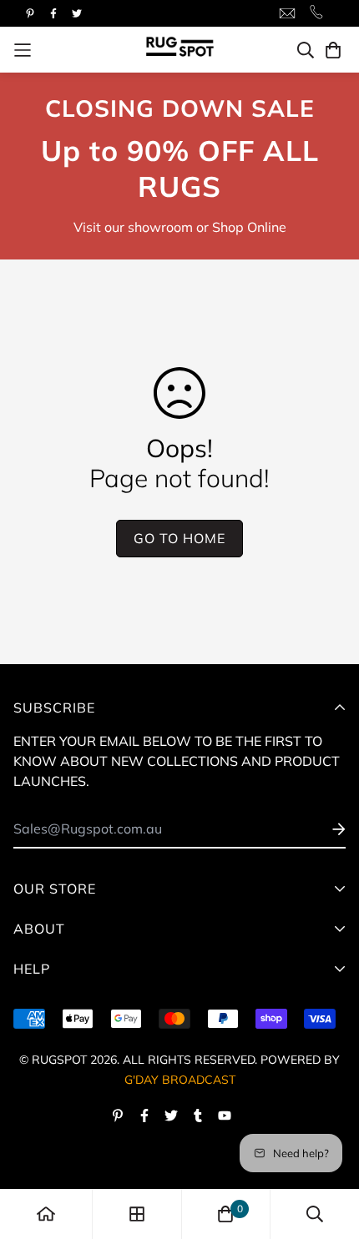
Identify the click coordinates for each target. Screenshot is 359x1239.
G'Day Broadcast (179, 1079)
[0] (225, 1214)
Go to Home (179, 538)
